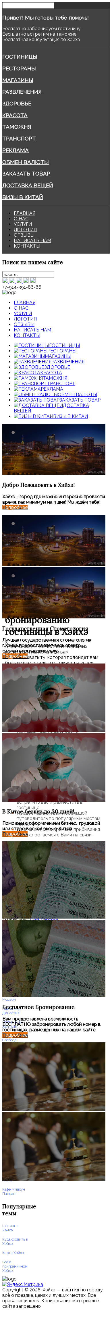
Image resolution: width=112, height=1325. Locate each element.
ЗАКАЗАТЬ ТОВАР (26, 173)
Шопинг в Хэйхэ (10, 1228)
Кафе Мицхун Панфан (13, 1191)
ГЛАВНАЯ (24, 213)
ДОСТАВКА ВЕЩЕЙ (27, 185)
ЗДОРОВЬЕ (16, 103)
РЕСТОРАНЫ (19, 68)
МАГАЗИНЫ (17, 80)
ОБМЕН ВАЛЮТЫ (25, 162)
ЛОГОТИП (25, 229)
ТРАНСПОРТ (19, 138)
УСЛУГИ (23, 224)
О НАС (21, 218)
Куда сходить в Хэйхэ (15, 1241)
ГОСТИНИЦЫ (19, 56)
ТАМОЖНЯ (16, 127)
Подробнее (15, 507)
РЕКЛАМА (15, 150)
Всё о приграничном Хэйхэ (15, 1266)
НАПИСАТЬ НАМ (32, 240)
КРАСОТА (15, 115)
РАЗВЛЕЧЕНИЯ (22, 91)
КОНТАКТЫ (27, 246)
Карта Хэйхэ (13, 1253)
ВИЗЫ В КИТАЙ (22, 197)
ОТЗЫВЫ (24, 235)
